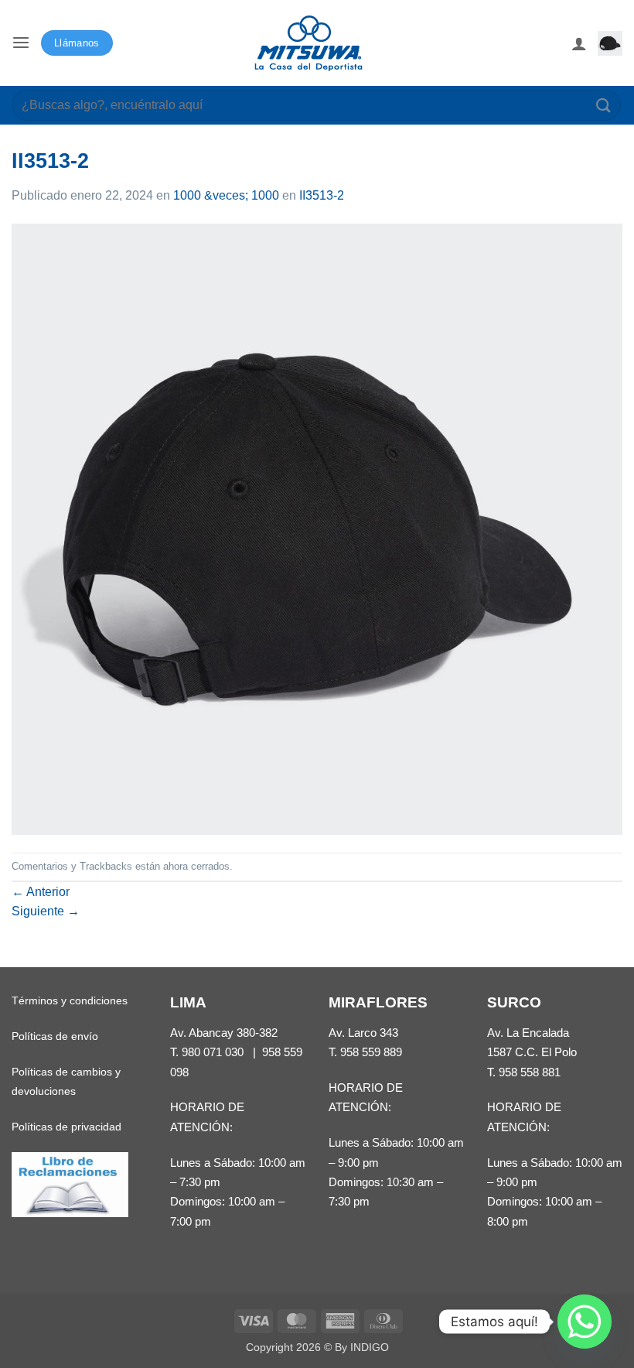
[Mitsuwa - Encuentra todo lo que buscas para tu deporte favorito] (308, 43)
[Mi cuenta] (579, 43)
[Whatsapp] (584, 1321)
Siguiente (46, 911)
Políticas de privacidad (66, 1126)
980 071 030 (213, 1051)
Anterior (41, 891)
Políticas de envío (55, 1036)
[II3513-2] (317, 528)
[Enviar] (603, 105)
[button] (21, 43)
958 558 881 (530, 1072)
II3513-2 (321, 195)
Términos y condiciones (70, 1000)
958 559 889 (371, 1051)
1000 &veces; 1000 (226, 195)
